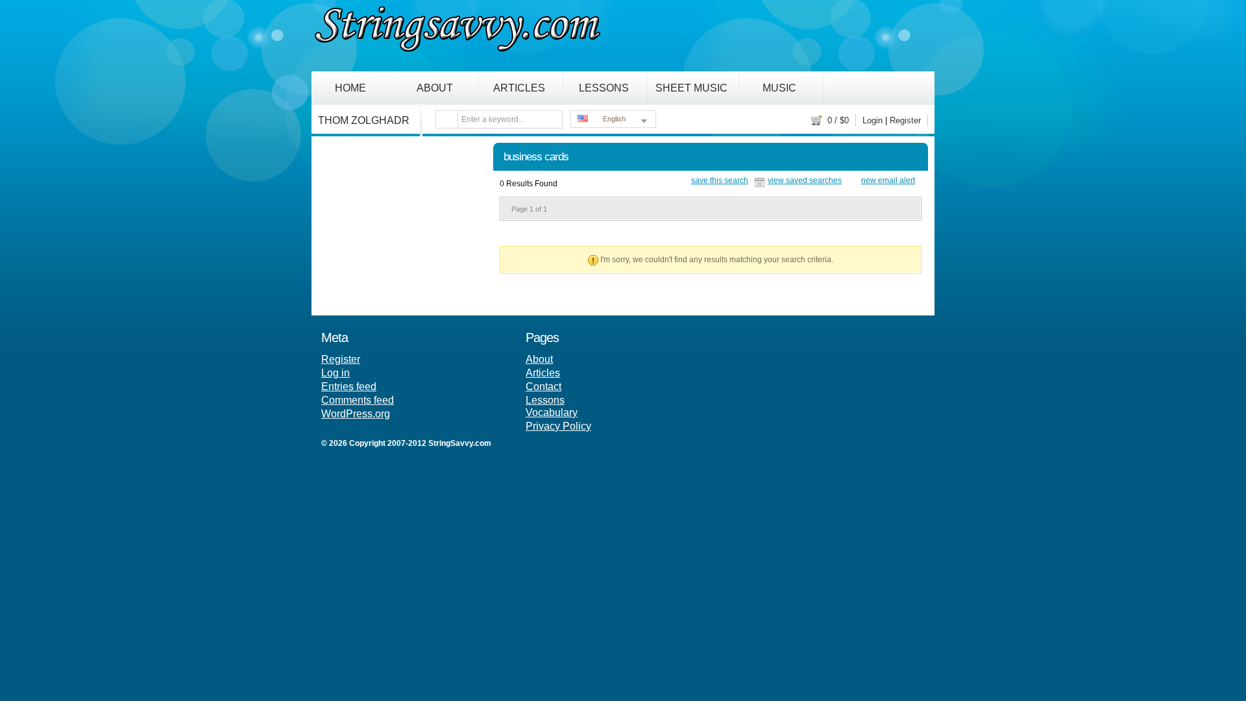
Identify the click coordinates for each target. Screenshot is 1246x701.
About (435, 87)
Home (350, 87)
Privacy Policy (558, 426)
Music (779, 87)
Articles (519, 87)
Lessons (604, 87)
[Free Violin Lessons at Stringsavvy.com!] (458, 49)
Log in (335, 372)
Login (872, 120)
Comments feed (357, 400)
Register (905, 120)
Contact (543, 386)
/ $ (838, 120)
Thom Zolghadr (363, 120)
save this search (719, 181)
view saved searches (805, 181)
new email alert (888, 181)
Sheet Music (691, 87)
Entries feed (348, 386)
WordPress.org (355, 413)
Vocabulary (552, 412)
